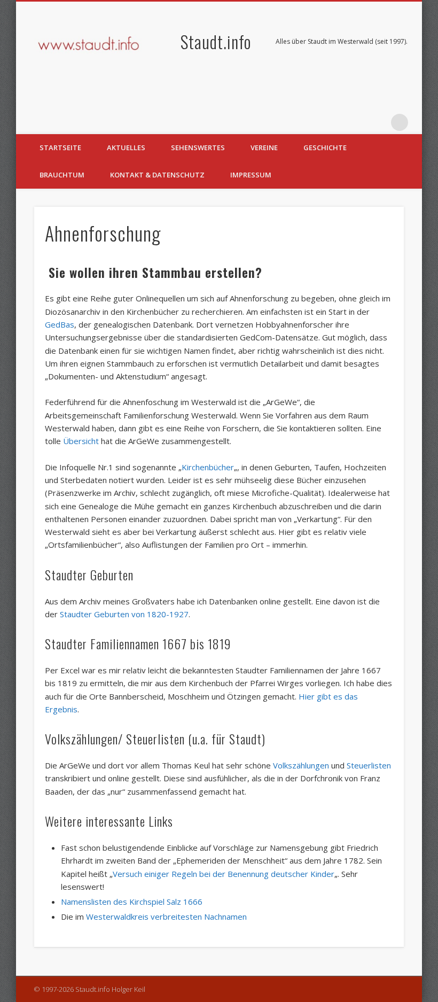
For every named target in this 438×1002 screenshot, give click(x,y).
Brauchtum (62, 175)
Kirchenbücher (208, 467)
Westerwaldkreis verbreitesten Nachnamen (166, 916)
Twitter (377, 122)
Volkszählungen (301, 765)
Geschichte (325, 147)
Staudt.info (216, 41)
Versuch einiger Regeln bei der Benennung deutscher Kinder (223, 873)
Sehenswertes (198, 147)
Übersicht (81, 441)
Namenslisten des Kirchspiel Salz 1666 (131, 901)
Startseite (60, 147)
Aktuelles (126, 147)
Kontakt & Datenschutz (157, 175)
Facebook (355, 122)
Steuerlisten (369, 765)
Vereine (264, 147)
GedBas (59, 324)
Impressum (250, 175)
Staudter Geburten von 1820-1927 (124, 614)
